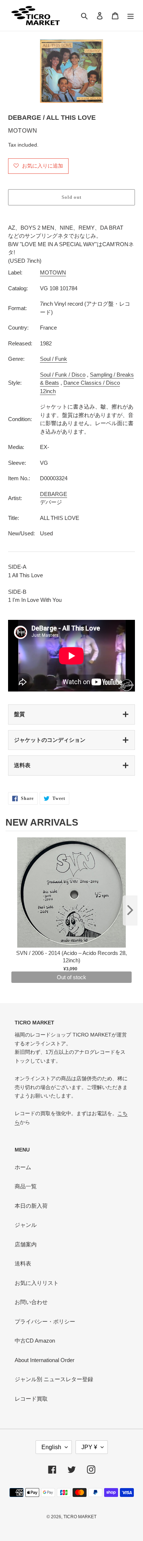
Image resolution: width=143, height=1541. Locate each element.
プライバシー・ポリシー (45, 1321)
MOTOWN (53, 272)
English (51, 1447)
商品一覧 (26, 1186)
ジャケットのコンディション (49, 740)
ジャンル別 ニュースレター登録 (54, 1379)
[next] (130, 910)
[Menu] (130, 16)
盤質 (19, 714)
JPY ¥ (89, 1447)
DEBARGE (53, 494)
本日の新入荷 (31, 1206)
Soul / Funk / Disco (62, 374)
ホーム (23, 1167)
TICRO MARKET (79, 1516)
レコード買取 (31, 1398)
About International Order (44, 1360)
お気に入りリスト (37, 1283)
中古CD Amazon (35, 1340)
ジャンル (26, 1225)
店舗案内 (26, 1244)
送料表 (22, 765)
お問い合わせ (31, 1302)
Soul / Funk (53, 359)
